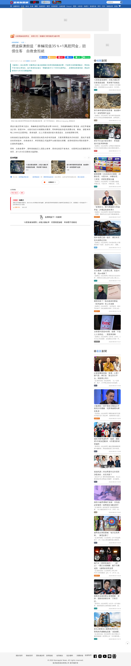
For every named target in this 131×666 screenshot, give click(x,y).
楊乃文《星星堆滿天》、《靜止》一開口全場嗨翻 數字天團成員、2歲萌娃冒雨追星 (107, 565)
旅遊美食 (93, 6)
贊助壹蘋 (51, 57)
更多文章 (24, 207)
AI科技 (80, 6)
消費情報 (80, 655)
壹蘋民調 (54, 6)
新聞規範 (49, 655)
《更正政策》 (81, 177)
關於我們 (19, 655)
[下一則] (88, 157)
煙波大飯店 (14, 193)
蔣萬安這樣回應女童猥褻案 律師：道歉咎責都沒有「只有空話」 (107, 598)
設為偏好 (43, 57)
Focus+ (69, 6)
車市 (99, 6)
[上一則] (85, 157)
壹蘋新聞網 (15, 42)
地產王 (86, 6)
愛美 (74, 6)
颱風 (22, 193)
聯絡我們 (29, 655)
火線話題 (62, 6)
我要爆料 (60, 57)
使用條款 (59, 655)
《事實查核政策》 (48, 177)
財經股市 (42, 6)
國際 (36, 6)
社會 (31, 6)
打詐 (103, 6)
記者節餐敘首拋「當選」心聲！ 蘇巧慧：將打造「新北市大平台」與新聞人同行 (107, 375)
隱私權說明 (39, 655)
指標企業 (110, 6)
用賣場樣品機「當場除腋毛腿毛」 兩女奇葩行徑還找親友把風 (39, 36)
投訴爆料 (69, 655)
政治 (27, 6)
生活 (22, 6)
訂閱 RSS (17, 207)
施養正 (28, 61)
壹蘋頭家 (117, 6)
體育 (48, 6)
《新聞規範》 (36, 177)
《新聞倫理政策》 (23, 177)
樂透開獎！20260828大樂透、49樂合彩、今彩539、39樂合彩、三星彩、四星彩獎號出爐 (107, 176)
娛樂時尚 (16, 6)
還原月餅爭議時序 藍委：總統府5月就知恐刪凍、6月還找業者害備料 (107, 441)
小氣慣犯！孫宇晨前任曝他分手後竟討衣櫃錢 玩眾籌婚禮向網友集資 (107, 408)
